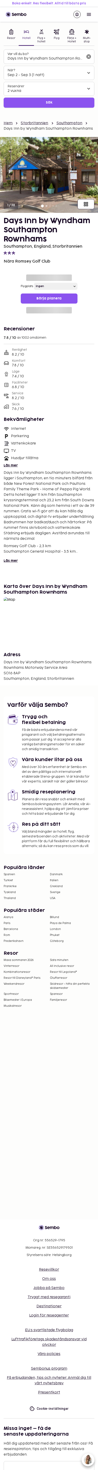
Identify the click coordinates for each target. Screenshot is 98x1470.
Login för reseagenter (49, 1315)
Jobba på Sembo (49, 1288)
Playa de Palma (60, 923)
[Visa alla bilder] (85, 204)
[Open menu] (89, 14)
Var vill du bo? (18, 54)
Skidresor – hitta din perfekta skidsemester (70, 986)
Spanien (9, 874)
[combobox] (45, 58)
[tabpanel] (49, 78)
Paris (7, 923)
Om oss (49, 1279)
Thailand (10, 898)
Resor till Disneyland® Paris (22, 978)
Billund (54, 917)
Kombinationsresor (17, 972)
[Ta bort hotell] (88, 56)
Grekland (56, 886)
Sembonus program (49, 1368)
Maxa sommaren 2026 (19, 960)
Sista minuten (59, 960)
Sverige (55, 892)
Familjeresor (58, 1000)
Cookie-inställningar (53, 1408)
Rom (7, 935)
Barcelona (11, 929)
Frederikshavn (13, 941)
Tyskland (10, 892)
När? (11, 70)
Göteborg (57, 941)
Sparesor (56, 994)
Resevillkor (49, 1269)
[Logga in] (77, 14)
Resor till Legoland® (63, 972)
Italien (54, 880)
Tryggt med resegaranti (49, 1297)
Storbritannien (34, 123)
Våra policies (49, 1354)
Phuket (54, 935)
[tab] (11, 36)
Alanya (8, 917)
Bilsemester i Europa (18, 1000)
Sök (49, 102)
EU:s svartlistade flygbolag (49, 1330)
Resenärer (16, 86)
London (55, 929)
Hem (8, 123)
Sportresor (11, 994)
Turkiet (8, 880)
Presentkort (49, 1392)
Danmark (56, 874)
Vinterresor (11, 966)
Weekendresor (14, 984)
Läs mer (11, 465)
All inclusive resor (62, 966)
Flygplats (27, 286)
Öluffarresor (58, 978)
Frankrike (10, 886)
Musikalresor (13, 1006)
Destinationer (49, 1306)
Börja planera (49, 298)
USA (52, 898)
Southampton (70, 123)
